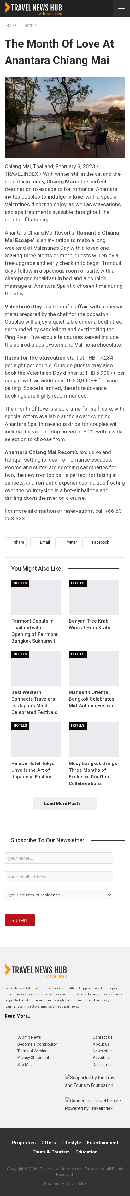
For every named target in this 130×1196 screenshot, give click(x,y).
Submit (19, 920)
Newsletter (102, 1050)
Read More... (18, 1016)
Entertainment (102, 1143)
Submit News (29, 1037)
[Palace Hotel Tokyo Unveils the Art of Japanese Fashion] (36, 739)
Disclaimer (102, 1064)
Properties (24, 1143)
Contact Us (103, 1037)
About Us (101, 1044)
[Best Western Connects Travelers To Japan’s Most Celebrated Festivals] (36, 668)
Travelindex (76, 1183)
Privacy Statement (33, 1057)
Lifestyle (71, 1143)
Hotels (20, 583)
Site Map (25, 1064)
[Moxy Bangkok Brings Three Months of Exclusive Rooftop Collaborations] (94, 739)
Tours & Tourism (51, 1152)
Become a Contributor (37, 1044)
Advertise (101, 1057)
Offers (48, 1143)
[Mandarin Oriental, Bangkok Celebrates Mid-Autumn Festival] (94, 668)
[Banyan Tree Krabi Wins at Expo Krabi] (94, 597)
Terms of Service (32, 1050)
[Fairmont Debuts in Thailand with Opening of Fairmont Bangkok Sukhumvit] (36, 597)
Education (86, 1152)
